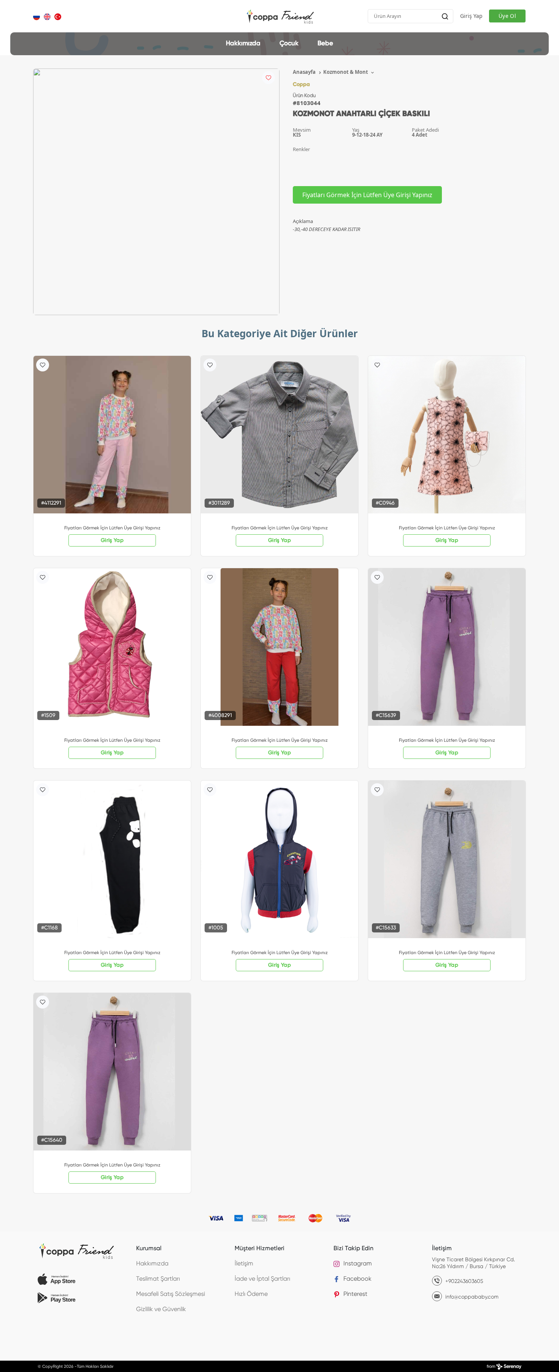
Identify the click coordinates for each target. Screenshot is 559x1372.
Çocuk (289, 43)
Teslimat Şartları (158, 1279)
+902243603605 (463, 1281)
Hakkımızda (243, 43)
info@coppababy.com (471, 1297)
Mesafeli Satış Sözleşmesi (170, 1294)
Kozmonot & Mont (346, 72)
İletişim (244, 1264)
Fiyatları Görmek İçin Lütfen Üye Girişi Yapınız (367, 195)
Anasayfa (305, 72)
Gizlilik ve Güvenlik (161, 1310)
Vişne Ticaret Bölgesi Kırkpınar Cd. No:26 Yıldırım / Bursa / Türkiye (473, 1263)
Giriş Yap (471, 15)
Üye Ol (507, 15)
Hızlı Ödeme (251, 1294)
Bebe (325, 43)
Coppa (301, 84)
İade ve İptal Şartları (262, 1279)
